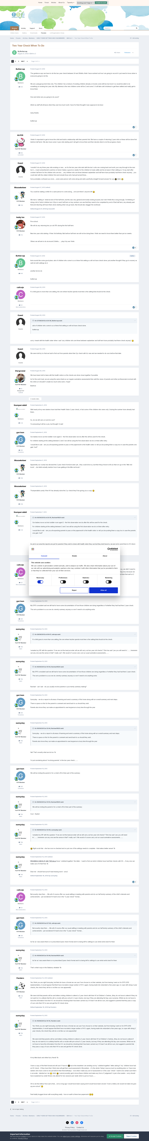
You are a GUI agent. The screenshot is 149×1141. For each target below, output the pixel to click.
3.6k (21, 996)
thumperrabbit (20, 405)
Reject (74, 590)
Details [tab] (74, 556)
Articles (53, 2)
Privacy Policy (70, 1127)
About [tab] (105, 556)
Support (32, 28)
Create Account (101, 2)
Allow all (103, 590)
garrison (20, 432)
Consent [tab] (44, 556)
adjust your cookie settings (71, 1136)
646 (21, 87)
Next (23, 61)
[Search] (136, 28)
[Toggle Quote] (33, 320)
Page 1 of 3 (35, 61)
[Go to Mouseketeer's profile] (20, 194)
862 (21, 153)
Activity (23, 28)
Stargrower (20, 371)
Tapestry (70, 2)
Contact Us (80, 1127)
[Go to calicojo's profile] (20, 294)
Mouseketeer (20, 187)
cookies (23, 1136)
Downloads (33, 33)
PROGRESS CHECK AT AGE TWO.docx (43, 861)
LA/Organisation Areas (57, 33)
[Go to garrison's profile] (20, 439)
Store (40, 28)
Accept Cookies (115, 1136)
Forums (43, 33)
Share (118, 52)
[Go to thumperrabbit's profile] (20, 412)
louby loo (20, 217)
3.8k (21, 205)
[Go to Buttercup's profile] (14, 52)
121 (21, 305)
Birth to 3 (33, 53)
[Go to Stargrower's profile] (20, 378)
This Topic (128, 28)
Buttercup (23, 51)
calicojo (20, 287)
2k (21, 388)
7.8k (21, 647)
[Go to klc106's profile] (20, 142)
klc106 (20, 135)
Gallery (24, 33)
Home (40, 2)
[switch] (63, 581)
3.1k (21, 235)
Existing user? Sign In (85, 3)
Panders (20, 978)
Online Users (14, 33)
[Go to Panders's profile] (20, 985)
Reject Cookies (131, 1136)
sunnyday (20, 629)
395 (21, 450)
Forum (47, 2)
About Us (61, 2)
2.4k (21, 423)
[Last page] (27, 61)
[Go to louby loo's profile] (20, 224)
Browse (14, 28)
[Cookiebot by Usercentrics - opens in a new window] (109, 549)
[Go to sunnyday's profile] (20, 636)
